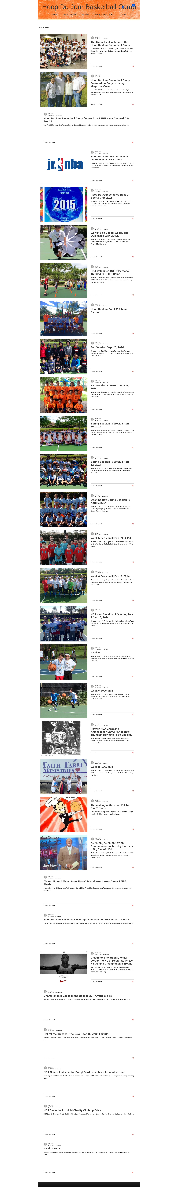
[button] (133, 5)
